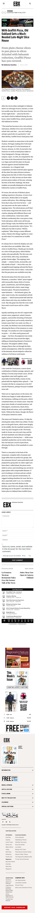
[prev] (3, 13)
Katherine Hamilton (10, 65)
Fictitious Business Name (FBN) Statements (9, 890)
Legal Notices (9, 885)
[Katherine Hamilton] (7, 505)
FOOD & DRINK (6, 793)
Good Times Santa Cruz (9, 843)
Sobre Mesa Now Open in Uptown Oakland (26, 575)
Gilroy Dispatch (19, 837)
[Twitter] (12, 98)
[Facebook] (8, 98)
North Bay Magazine (8, 868)
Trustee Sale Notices (9, 899)
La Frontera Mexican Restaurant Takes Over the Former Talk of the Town (9, 577)
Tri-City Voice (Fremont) (22, 859)
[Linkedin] (16, 98)
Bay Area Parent (10, 861)
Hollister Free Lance (20, 842)
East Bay (8, 864)
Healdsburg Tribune (20, 840)
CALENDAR (5, 802)
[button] (30, 4)
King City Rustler (20, 844)
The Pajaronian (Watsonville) (23, 857)
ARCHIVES (20, 747)
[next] (5, 13)
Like (30, 714)
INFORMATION (6, 770)
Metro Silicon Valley (9, 848)
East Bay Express (8, 839)
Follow (29, 717)
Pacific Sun (9, 857)
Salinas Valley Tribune (21, 854)
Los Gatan (18, 847)
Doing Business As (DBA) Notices (10, 895)
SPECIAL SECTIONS (7, 806)
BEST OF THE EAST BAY (9, 798)
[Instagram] (6, 822)
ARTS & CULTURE (7, 789)
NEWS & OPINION (7, 785)
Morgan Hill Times (20, 849)
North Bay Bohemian (9, 853)
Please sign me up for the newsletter (12, 555)
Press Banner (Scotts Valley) (23, 852)
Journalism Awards (20, 882)
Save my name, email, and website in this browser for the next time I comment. (17, 549)
